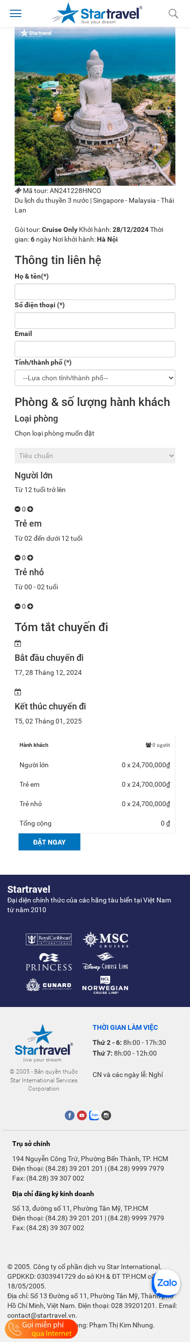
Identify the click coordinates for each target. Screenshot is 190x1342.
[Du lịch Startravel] (97, 13)
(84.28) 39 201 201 (74, 1168)
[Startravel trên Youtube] (82, 1115)
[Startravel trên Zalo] (94, 1115)
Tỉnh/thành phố (43, 362)
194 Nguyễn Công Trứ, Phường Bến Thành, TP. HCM (90, 1159)
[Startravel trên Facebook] (70, 1115)
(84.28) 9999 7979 (136, 1168)
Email (23, 333)
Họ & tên (32, 276)
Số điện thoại (40, 305)
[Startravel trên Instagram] (106, 1115)
